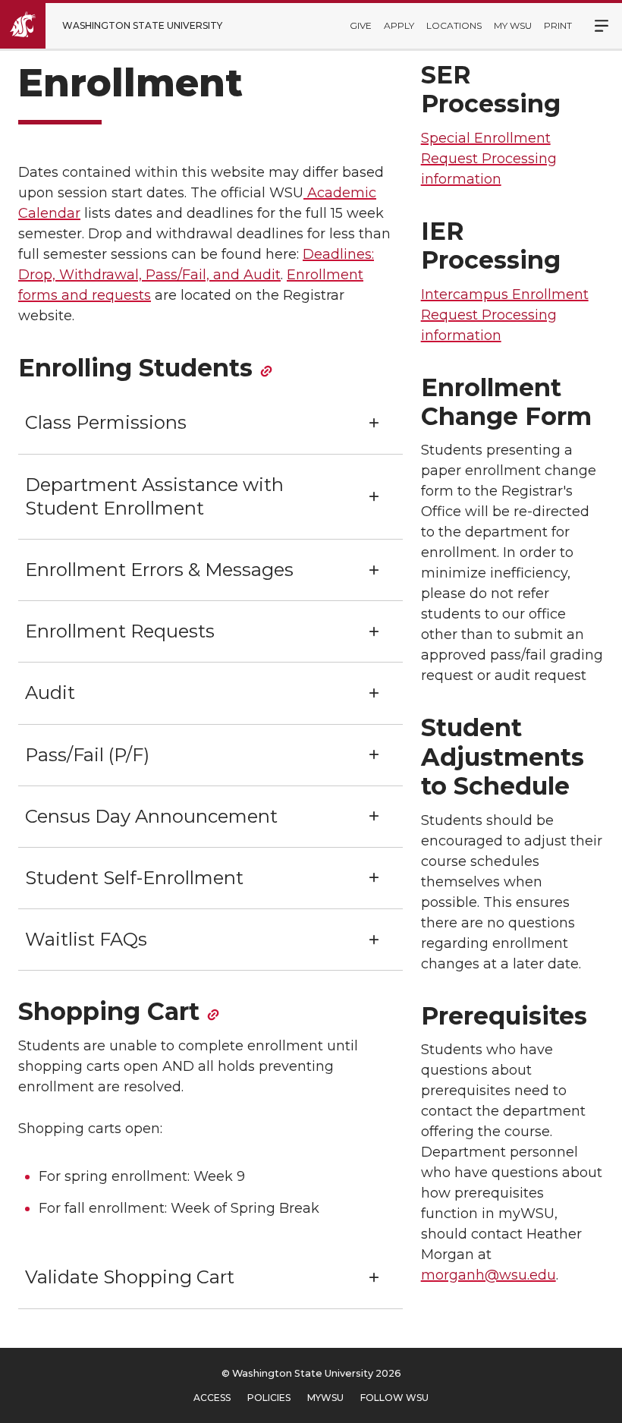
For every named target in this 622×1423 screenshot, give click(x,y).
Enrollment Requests (120, 631)
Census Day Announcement (151, 816)
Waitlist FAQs (86, 939)
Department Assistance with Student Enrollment (154, 496)
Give (361, 25)
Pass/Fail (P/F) (87, 755)
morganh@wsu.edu (488, 1275)
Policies (269, 1397)
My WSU (513, 25)
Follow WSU (394, 1397)
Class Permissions (106, 422)
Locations (454, 25)
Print (558, 25)
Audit (50, 693)
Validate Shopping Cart (129, 1277)
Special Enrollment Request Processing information (489, 158)
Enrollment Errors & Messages (159, 570)
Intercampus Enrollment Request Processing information (505, 315)
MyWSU (325, 1397)
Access (212, 1397)
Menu (593, 26)
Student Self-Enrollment (134, 878)
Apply (399, 25)
